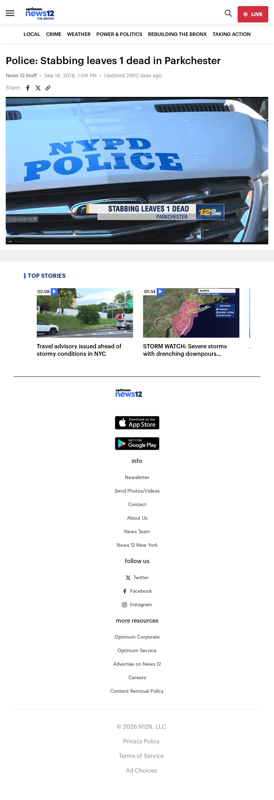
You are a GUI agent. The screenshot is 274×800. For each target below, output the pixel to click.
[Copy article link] (48, 88)
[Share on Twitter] (38, 88)
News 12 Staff (21, 75)
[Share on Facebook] (28, 88)
